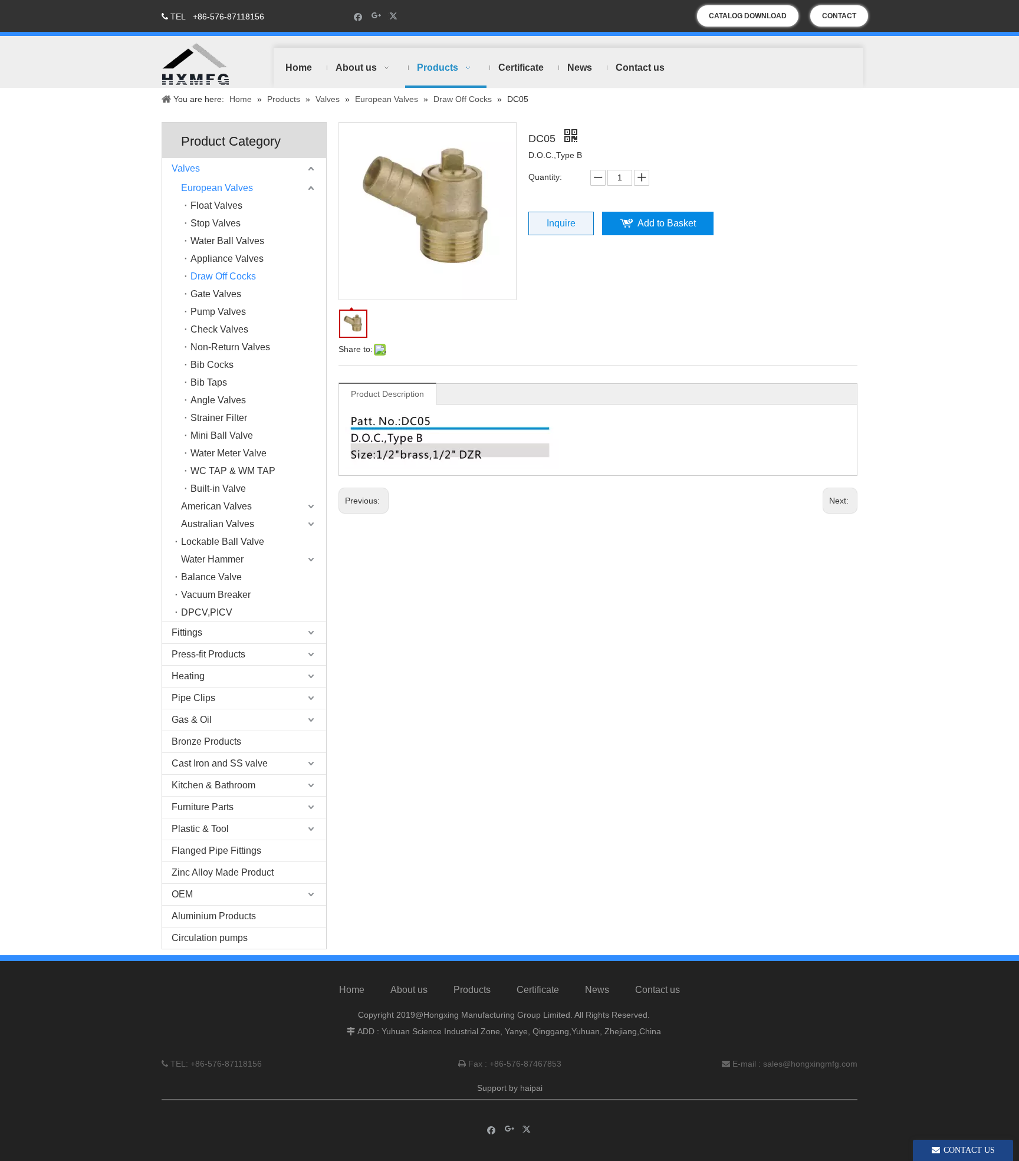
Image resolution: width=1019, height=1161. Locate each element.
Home (351, 990)
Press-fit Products (208, 654)
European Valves (217, 188)
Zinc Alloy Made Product (223, 872)
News (597, 990)
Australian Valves (217, 524)
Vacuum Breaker (216, 595)
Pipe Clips (193, 698)
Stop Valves (215, 223)
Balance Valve (211, 577)
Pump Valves (218, 312)
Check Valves (219, 329)
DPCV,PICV (206, 612)
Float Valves (216, 205)
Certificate (538, 990)
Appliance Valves (227, 259)
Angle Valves (218, 400)
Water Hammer (212, 559)
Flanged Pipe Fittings (216, 851)
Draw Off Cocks (223, 276)
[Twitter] (394, 16)
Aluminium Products (214, 916)
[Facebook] (358, 16)
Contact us (657, 990)
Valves (186, 168)
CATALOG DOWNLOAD (748, 16)
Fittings (187, 632)
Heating (188, 676)
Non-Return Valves (230, 347)
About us (409, 990)
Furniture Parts (203, 807)
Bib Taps (208, 382)
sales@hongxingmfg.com (810, 1063)
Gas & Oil (192, 720)
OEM (182, 894)
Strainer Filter (218, 418)
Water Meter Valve (228, 453)
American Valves (216, 506)
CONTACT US (839, 19)
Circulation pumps (210, 938)
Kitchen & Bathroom (213, 785)
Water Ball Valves (227, 241)
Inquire (561, 223)
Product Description (387, 394)
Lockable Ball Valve (222, 542)
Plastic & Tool (200, 829)
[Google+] (376, 16)
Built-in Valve (218, 489)
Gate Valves (215, 294)
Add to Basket (666, 223)
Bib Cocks (212, 365)
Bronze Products (206, 741)
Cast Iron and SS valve (220, 763)
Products (472, 990)
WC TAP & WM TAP (232, 471)
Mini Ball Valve (221, 435)
